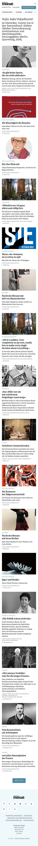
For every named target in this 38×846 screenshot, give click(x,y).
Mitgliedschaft (28, 7)
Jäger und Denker (10, 579)
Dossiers (19, 12)
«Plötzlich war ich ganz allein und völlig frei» (13, 207)
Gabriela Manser (8, 695)
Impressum (28, 815)
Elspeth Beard (27, 221)
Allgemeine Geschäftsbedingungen (19, 818)
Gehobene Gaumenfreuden (15, 445)
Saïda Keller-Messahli (10, 640)
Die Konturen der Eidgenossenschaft (13, 493)
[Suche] (35, 3)
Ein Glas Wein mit (10, 164)
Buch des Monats (8, 120)
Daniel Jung (6, 88)
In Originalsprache (9, 337)
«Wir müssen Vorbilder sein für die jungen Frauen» (15, 674)
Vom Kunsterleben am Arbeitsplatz (11, 731)
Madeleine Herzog (8, 90)
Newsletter (6, 7)
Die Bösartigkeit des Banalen (16, 123)
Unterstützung (28, 820)
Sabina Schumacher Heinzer (12, 697)
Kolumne (5, 293)
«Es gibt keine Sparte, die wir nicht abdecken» (14, 74)
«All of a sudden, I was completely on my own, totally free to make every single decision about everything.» (17, 344)
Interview (5, 69)
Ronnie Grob (6, 459)
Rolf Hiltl (25, 413)
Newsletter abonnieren (14, 815)
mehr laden (19, 780)
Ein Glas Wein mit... (9, 161)
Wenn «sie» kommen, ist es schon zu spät (12, 255)
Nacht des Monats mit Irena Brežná (11, 537)
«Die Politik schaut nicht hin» (16, 618)
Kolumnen (29, 12)
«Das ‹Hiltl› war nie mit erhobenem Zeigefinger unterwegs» (14, 394)
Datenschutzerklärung (14, 820)
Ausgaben (16, 7)
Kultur (4, 442)
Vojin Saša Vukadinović (19, 88)
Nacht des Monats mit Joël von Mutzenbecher (13, 297)
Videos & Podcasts (8, 615)
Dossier (4, 670)
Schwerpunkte (7, 12)
